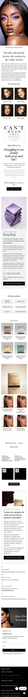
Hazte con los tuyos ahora (14, 283)
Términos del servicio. (18, 653)
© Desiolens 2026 (5, 693)
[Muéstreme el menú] (2, 2)
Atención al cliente (7, 680)
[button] (7, 461)
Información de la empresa (9, 685)
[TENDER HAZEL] (21, 421)
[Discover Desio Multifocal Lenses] (14, 133)
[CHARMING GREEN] (7, 402)
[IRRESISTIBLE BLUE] (21, 402)
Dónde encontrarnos (7, 690)
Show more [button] (14, 484)
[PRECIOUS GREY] (7, 421)
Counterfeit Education (16, 696)
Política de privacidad (15, 693)
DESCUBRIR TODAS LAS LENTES (14, 557)
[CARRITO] (25, 2)
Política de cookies (5, 696)
